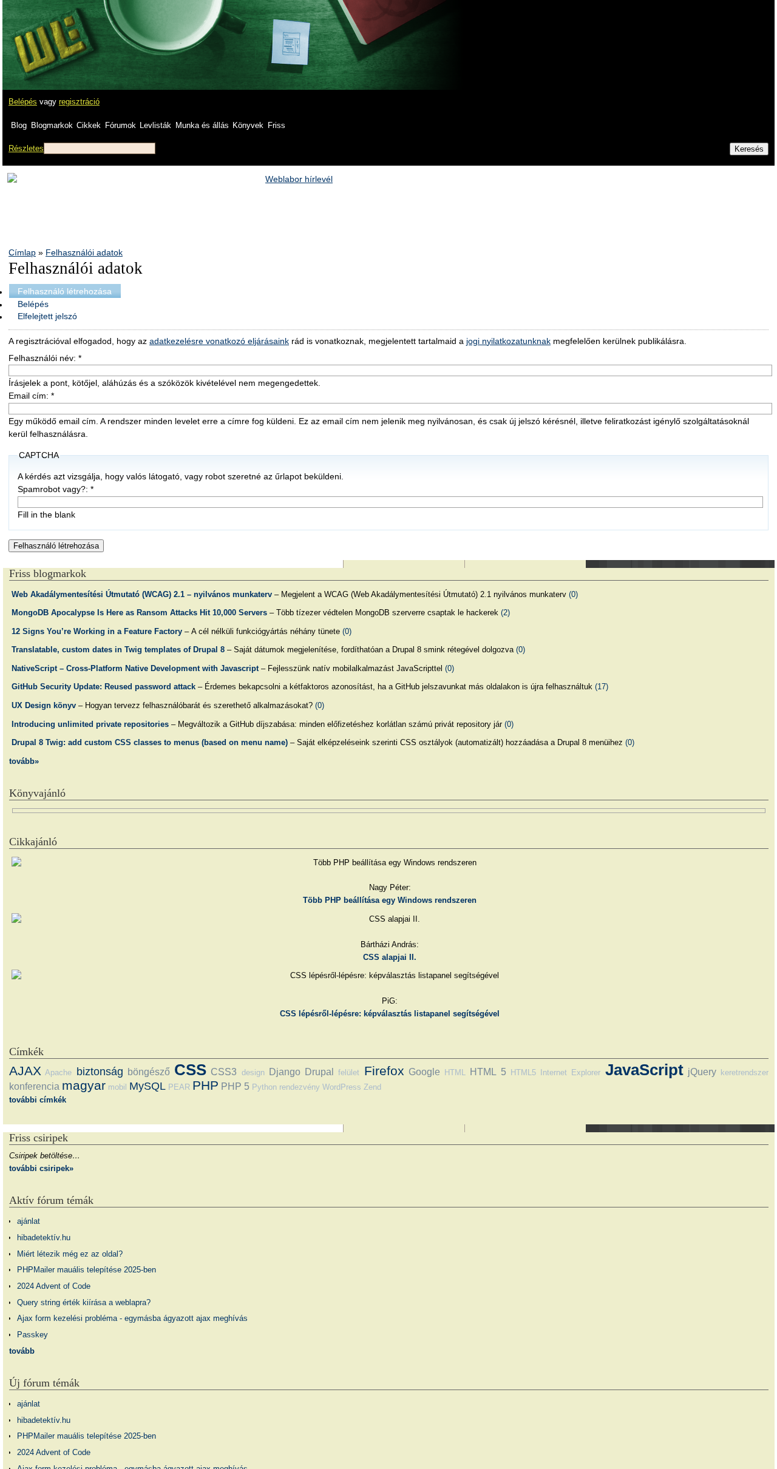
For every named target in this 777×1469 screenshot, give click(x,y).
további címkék (37, 1099)
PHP (205, 1085)
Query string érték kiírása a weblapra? (84, 1302)
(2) (505, 612)
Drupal (319, 1072)
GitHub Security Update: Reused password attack (103, 686)
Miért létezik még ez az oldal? (70, 1253)
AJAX (25, 1071)
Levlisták (155, 125)
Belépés (22, 101)
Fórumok (120, 125)
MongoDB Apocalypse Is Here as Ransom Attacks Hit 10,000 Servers (139, 612)
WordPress (341, 1087)
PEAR (179, 1087)
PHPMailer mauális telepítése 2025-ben (86, 1269)
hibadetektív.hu (43, 1237)
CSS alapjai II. (389, 957)
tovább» (24, 761)
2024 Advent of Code (53, 1286)
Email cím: (31, 395)
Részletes (26, 148)
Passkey (32, 1334)
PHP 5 (235, 1086)
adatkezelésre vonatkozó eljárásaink (219, 341)
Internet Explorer (570, 1072)
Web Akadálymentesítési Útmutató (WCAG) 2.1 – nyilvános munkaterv (142, 594)
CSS (190, 1069)
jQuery (702, 1072)
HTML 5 (488, 1072)
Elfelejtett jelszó (47, 316)
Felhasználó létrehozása (65, 291)
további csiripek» (41, 1168)
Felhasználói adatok (84, 252)
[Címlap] (49, 33)
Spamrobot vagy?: (55, 489)
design (253, 1072)
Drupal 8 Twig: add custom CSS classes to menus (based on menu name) (150, 742)
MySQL (147, 1086)
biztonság (99, 1071)
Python (264, 1087)
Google (424, 1072)
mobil (117, 1087)
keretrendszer (745, 1072)
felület (348, 1072)
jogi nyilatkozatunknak (508, 341)
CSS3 (224, 1072)
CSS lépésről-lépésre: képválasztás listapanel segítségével (390, 1013)
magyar (84, 1085)
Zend (372, 1087)
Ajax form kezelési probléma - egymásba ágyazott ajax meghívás (132, 1318)
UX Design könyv (44, 705)
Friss (276, 125)
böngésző (148, 1072)
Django (284, 1072)
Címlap (22, 252)
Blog (19, 125)
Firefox (384, 1071)
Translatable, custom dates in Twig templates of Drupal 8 (118, 649)
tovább (22, 1351)
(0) (573, 594)
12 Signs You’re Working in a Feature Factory (97, 631)
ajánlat (28, 1221)
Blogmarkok (52, 125)
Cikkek (88, 125)
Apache (58, 1072)
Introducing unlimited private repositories (90, 724)
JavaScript (644, 1069)
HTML (455, 1072)
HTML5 (523, 1072)
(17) (601, 686)
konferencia (34, 1086)
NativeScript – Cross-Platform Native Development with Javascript (135, 668)
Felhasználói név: (44, 358)
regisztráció (79, 101)
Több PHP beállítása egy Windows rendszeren (390, 900)
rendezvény (299, 1087)
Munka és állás (202, 125)
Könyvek (247, 125)
